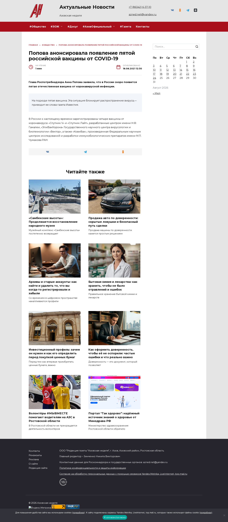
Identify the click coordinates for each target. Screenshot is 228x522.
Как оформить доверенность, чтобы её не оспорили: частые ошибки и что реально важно (111, 353)
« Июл (156, 93)
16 (194, 69)
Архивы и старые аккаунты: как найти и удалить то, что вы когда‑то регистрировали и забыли (53, 287)
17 (154, 73)
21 (181, 73)
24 (154, 77)
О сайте (33, 463)
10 (154, 69)
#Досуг (72, 26)
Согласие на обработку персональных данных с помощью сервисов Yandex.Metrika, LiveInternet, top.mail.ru (123, 474)
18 (161, 73)
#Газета (125, 26)
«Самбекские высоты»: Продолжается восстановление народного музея (53, 221)
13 (174, 69)
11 (161, 69)
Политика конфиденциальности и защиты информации (92, 468)
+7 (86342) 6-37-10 (140, 7)
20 (174, 73)
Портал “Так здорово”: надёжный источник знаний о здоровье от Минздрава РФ (113, 417)
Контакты (142, 26)
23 (194, 73)
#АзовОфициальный (97, 26)
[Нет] (224, 515)
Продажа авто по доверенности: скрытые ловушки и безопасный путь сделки (113, 221)
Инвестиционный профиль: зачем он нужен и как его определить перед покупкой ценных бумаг (54, 353)
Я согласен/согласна (114, 517)
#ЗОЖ (55, 26)
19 (167, 73)
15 (187, 69)
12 (167, 69)
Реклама (34, 459)
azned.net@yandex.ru (142, 14)
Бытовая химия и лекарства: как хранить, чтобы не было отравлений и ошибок (112, 285)
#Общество (37, 26)
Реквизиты (35, 455)
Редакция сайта (38, 468)
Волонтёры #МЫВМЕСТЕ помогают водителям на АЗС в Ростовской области (52, 417)
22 (187, 73)
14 (181, 69)
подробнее (78, 512)
